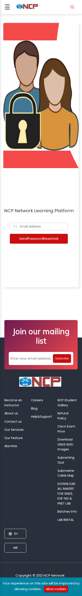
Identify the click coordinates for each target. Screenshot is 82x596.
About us (11, 413)
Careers (37, 400)
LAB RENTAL (66, 520)
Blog (34, 408)
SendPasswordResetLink (38, 238)
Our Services (14, 429)
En (16, 533)
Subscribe (62, 358)
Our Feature (13, 438)
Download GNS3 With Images (65, 444)
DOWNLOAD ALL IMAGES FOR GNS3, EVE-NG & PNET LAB (66, 494)
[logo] (40, 383)
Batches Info (67, 511)
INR (15, 548)
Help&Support (41, 416)
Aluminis (10, 446)
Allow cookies (56, 589)
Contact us (13, 421)
